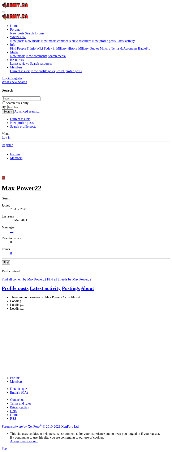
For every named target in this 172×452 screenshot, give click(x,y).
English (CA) (19, 392)
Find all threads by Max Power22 (69, 279)
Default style (18, 388)
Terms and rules (20, 403)
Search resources (41, 63)
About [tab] (87, 288)
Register (7, 145)
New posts (17, 33)
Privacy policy (19, 407)
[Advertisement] (86, 343)
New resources (81, 41)
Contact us (17, 399)
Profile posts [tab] (15, 288)
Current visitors (20, 71)
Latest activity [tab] (45, 288)
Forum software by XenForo (40, 426)
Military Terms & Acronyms (118, 48)
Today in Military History (60, 48)
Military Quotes (88, 48)
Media (14, 52)
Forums (15, 29)
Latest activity (125, 41)
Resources (17, 60)
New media (32, 41)
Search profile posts (69, 71)
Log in (6, 137)
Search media (57, 56)
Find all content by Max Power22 (24, 279)
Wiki (39, 48)
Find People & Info (23, 48)
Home (14, 26)
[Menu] (3, 12)
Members (16, 67)
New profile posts (104, 41)
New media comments (56, 41)
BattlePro (144, 48)
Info (13, 44)
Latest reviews (19, 63)
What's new (18, 37)
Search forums (34, 33)
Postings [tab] (71, 288)
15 (11, 231)
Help (13, 411)
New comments (36, 56)
